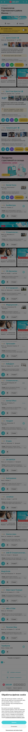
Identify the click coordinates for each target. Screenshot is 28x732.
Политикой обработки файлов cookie (14, 717)
